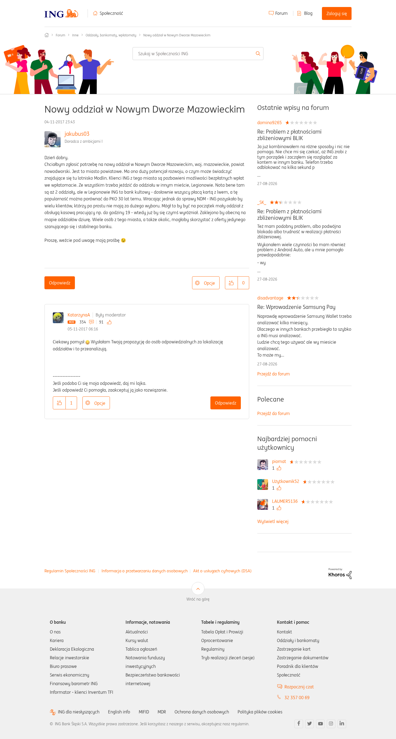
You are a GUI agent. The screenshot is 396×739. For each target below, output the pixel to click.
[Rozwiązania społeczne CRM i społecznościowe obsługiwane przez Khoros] (340, 573)
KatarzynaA (79, 315)
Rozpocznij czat (299, 686)
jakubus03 (77, 133)
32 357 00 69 (297, 697)
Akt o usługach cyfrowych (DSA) (222, 570)
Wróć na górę (198, 599)
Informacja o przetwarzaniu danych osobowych (145, 570)
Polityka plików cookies (260, 711)
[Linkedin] (342, 724)
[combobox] (198, 53)
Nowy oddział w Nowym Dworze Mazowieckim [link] (176, 35)
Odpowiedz (59, 282)
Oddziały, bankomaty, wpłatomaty (111, 35)
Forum (281, 13)
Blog (308, 13)
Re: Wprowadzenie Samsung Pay (296, 307)
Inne (75, 35)
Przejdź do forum (273, 374)
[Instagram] (331, 724)
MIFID (144, 711)
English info (119, 711)
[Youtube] (320, 724)
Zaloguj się (336, 13)
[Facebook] (298, 724)
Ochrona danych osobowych (202, 711)
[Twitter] (309, 724)
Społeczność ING (46, 35)
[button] (231, 282)
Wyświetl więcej (273, 521)
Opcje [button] (209, 283)
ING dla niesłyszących (78, 711)
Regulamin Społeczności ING (69, 570)
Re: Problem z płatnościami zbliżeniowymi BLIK (289, 134)
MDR (162, 711)
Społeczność (111, 13)
